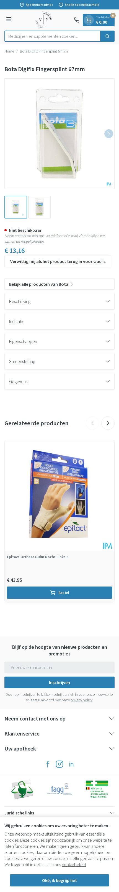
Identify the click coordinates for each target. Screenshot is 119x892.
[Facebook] (48, 764)
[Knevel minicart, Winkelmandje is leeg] (89, 20)
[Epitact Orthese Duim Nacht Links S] (59, 496)
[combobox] (52, 36)
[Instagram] (59, 764)
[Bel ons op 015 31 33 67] (76, 20)
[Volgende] (108, 133)
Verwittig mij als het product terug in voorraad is (57, 261)
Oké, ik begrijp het (59, 880)
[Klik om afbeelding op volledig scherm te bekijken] (59, 134)
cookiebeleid (74, 864)
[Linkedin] (71, 764)
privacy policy (81, 699)
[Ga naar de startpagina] (43, 20)
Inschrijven (59, 682)
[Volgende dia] (108, 423)
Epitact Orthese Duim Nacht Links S (38, 556)
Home (9, 51)
